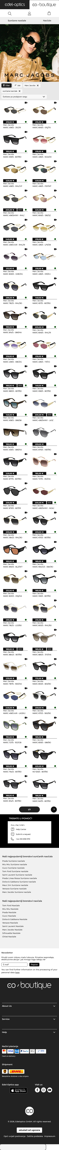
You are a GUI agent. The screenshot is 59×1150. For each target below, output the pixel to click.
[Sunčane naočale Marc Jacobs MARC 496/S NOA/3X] (44, 139)
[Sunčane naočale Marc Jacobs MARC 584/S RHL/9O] (15, 520)
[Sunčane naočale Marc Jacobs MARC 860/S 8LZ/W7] (15, 549)
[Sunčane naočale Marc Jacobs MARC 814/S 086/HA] (15, 315)
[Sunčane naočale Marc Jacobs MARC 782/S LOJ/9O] (15, 608)
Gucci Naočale (9, 916)
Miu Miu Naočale (10, 909)
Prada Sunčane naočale (13, 861)
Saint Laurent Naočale (12, 926)
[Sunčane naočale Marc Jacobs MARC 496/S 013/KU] (44, 256)
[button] (15, 4)
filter (8, 85)
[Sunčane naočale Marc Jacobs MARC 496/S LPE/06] (44, 227)
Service (6, 1019)
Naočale (47, 20)
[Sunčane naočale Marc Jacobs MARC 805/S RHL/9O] (44, 608)
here (17, 972)
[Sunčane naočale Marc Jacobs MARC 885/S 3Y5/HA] (44, 637)
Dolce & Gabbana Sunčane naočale (19, 882)
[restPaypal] (24, 1051)
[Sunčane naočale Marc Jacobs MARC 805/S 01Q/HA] (15, 578)
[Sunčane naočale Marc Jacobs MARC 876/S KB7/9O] (44, 432)
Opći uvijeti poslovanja (14, 1136)
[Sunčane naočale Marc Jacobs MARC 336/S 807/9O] (44, 578)
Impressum (49, 1136)
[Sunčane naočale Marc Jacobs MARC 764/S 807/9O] (15, 754)
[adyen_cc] (4, 1051)
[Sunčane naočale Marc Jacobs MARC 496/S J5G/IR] (15, 110)
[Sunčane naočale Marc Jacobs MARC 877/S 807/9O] (15, 461)
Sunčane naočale (17, 20)
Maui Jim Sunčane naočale (15, 885)
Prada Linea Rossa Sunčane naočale (19, 878)
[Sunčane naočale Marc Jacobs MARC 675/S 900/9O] (44, 695)
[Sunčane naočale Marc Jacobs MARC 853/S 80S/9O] (44, 666)
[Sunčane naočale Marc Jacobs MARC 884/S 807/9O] (15, 637)
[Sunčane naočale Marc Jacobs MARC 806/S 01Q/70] (44, 110)
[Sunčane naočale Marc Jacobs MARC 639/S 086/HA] (15, 432)
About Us (7, 1006)
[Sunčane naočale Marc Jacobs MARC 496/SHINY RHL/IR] (15, 198)
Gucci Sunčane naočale (13, 868)
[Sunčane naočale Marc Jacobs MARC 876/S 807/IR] (15, 490)
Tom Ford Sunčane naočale (15, 871)
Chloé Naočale (9, 936)
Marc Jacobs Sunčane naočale (16, 892)
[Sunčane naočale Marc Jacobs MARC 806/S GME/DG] (15, 256)
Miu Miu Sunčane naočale (14, 864)
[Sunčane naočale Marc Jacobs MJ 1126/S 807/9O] (44, 754)
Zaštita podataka (35, 1136)
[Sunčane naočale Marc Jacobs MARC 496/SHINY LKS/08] (44, 403)
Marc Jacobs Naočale (12, 929)
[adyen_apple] (32, 1051)
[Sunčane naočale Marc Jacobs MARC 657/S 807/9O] (44, 286)
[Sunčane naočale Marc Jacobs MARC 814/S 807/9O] (15, 783)
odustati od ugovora (29, 1130)
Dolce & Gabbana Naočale (14, 919)
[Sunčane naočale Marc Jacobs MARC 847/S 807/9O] (44, 783)
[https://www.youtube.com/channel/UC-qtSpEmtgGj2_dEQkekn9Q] (49, 1090)
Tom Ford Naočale (11, 905)
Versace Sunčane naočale (14, 888)
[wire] (41, 1051)
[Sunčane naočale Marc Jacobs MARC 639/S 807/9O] (15, 139)
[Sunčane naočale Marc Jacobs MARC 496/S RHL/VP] (15, 168)
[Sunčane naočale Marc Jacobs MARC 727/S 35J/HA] (44, 461)
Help (4, 1032)
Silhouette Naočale (11, 933)
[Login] (29, 13)
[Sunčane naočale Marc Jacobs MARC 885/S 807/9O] (15, 373)
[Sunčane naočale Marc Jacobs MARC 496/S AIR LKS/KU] (15, 695)
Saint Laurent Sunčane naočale (17, 875)
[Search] (9, 13)
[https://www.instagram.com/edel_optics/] (43, 1090)
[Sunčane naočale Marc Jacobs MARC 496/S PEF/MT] (44, 168)
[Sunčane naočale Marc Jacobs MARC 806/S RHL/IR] (44, 315)
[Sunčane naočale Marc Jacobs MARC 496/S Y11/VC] (44, 344)
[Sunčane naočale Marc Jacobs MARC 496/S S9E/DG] (15, 344)
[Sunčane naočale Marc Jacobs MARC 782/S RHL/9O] (15, 286)
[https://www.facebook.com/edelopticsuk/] (37, 1090)
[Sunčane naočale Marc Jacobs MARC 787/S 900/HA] (15, 666)
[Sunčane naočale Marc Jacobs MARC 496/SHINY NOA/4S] (44, 490)
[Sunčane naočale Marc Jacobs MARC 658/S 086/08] (15, 403)
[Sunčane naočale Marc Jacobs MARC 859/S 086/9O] (44, 725)
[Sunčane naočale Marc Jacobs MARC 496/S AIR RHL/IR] (15, 227)
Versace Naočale (10, 923)
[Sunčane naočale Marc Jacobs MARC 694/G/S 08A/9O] (44, 549)
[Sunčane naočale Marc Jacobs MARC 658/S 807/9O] (44, 373)
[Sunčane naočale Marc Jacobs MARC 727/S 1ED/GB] (15, 725)
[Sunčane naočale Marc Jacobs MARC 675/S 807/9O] (44, 520)
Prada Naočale (9, 912)
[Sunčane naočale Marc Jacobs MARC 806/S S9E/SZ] (44, 198)
